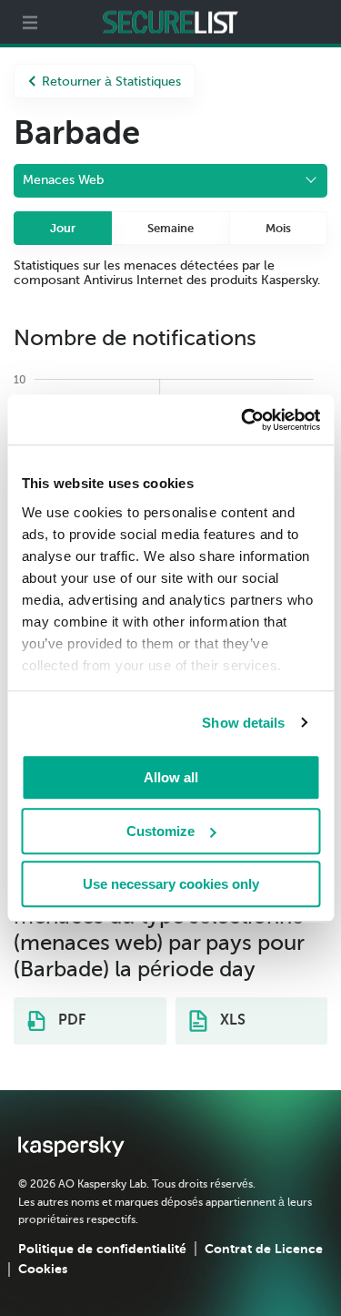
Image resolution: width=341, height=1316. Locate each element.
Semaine (170, 228)
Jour (62, 228)
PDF (70, 1020)
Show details (243, 722)
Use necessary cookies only (171, 884)
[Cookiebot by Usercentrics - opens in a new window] (242, 420)
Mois (278, 228)
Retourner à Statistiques (111, 81)
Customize (160, 831)
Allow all (171, 777)
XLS (231, 1020)
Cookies (42, 1268)
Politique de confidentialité (102, 1248)
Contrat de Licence (264, 1248)
